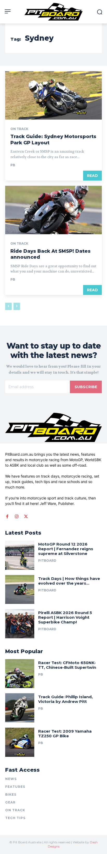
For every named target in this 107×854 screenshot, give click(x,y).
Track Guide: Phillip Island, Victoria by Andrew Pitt (65, 699)
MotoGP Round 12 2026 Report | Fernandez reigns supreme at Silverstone (65, 549)
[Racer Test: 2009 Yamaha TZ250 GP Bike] (19, 742)
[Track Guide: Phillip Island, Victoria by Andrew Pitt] (19, 707)
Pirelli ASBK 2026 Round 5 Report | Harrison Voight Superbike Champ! (65, 617)
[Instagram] (17, 516)
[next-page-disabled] (17, 306)
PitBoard (47, 560)
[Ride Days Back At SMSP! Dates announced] (53, 210)
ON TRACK (19, 129)
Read (92, 175)
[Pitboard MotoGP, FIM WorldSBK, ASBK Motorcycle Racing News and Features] (53, 11)
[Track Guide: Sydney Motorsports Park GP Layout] (53, 95)
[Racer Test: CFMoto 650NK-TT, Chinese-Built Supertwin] (19, 673)
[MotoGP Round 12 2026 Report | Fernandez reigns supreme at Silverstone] (19, 555)
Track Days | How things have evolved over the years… (69, 581)
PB (12, 165)
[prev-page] (8, 306)
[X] (26, 516)
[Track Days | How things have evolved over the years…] (19, 589)
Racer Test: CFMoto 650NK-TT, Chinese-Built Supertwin (67, 665)
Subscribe (86, 387)
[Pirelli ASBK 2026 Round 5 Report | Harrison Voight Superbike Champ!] (19, 623)
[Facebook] (7, 516)
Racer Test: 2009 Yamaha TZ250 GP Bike (65, 733)
